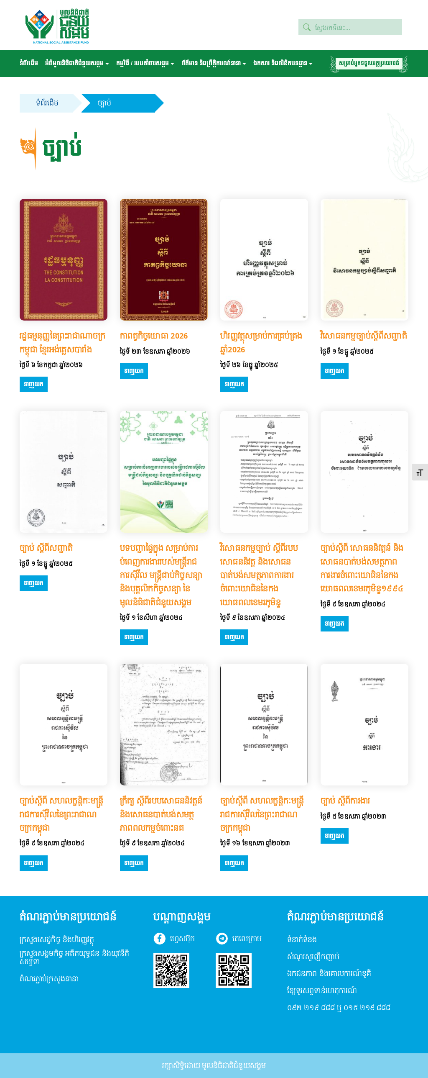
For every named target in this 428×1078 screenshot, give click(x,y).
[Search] (306, 27)
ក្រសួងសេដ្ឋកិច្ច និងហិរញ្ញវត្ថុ (57, 940)
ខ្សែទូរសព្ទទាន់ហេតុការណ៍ (322, 991)
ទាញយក (33, 384)
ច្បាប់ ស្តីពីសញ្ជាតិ (46, 548)
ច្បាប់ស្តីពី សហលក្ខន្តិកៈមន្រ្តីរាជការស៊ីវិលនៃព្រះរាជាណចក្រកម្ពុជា (61, 814)
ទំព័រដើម (29, 63)
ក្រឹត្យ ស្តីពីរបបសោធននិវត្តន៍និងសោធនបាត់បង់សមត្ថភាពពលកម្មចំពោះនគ (161, 814)
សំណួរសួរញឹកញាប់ (313, 957)
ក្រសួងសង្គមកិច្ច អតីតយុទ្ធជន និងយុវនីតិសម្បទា (74, 958)
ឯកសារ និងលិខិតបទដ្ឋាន (280, 63)
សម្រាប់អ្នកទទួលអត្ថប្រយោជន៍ (369, 63)
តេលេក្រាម (246, 939)
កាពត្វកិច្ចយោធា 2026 (154, 336)
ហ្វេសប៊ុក (182, 939)
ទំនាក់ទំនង (302, 940)
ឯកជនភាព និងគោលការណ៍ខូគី (329, 974)
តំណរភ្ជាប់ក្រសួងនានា (49, 979)
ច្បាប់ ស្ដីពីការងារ (345, 801)
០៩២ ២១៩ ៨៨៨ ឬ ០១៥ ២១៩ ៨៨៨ (339, 1008)
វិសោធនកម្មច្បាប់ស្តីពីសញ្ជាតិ (364, 336)
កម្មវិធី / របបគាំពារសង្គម (142, 63)
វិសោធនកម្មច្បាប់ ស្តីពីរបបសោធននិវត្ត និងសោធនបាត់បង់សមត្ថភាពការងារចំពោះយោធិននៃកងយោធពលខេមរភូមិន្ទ (259, 575)
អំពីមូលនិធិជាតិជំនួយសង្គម (74, 63)
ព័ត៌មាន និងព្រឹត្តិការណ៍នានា (211, 63)
